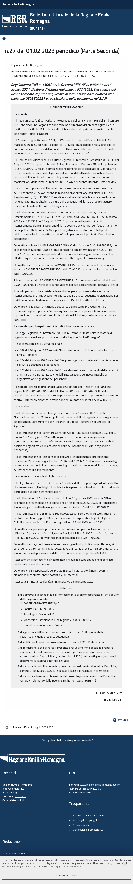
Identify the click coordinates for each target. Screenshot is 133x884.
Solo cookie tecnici (66, 875)
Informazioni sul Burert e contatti (15, 855)
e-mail (81, 792)
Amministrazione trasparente (88, 815)
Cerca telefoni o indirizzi (15, 800)
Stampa (122, 720)
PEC (89, 792)
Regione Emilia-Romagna (18, 4)
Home (4, 38)
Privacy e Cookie (81, 825)
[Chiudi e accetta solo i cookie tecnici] (125, 863)
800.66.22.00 (93, 788)
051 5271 (20, 796)
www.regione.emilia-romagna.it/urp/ (100, 785)
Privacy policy (76, 866)
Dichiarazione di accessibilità (87, 829)
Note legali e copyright (84, 820)
